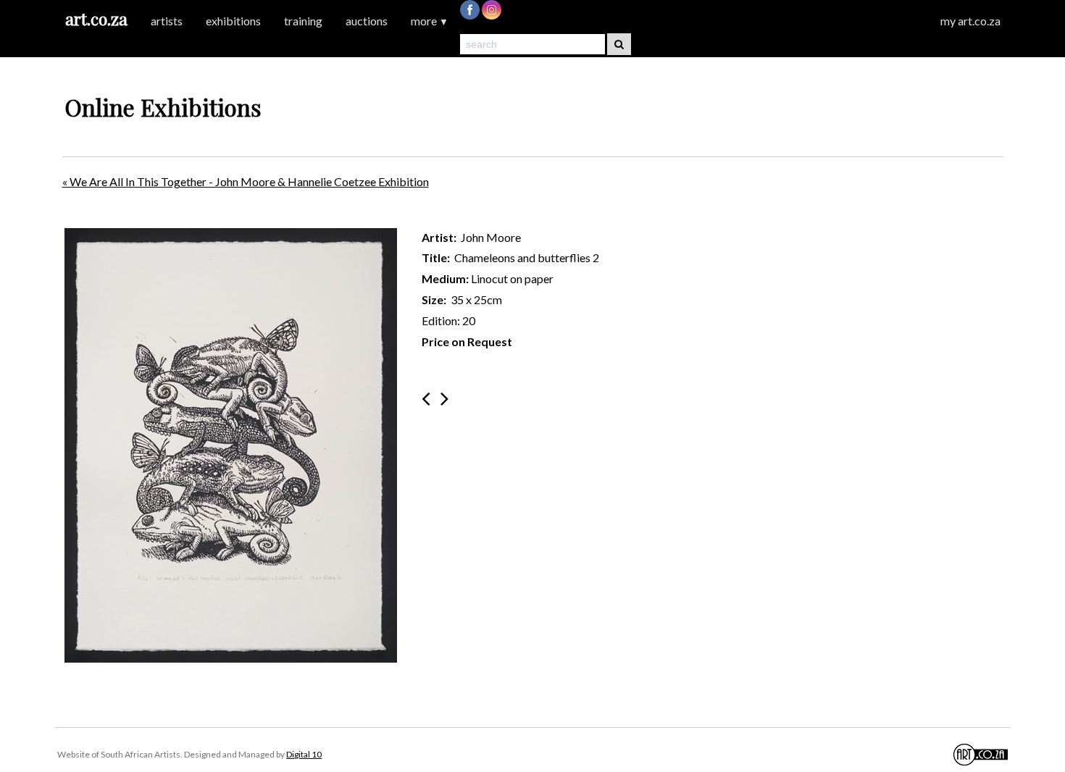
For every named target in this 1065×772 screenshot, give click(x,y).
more (429, 21)
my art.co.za (970, 21)
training (303, 21)
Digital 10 (304, 754)
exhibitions (233, 21)
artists (167, 21)
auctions (367, 21)
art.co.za (96, 18)
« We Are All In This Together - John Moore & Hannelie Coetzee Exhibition (245, 181)
